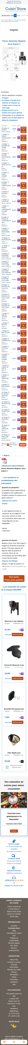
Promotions (14, 979)
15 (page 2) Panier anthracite (6, 427)
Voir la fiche (8, 634)
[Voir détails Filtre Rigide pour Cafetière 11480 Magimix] (14, 739)
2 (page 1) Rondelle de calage (6, 145)
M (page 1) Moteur (5, 129)
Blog (14, 930)
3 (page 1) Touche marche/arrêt (6, 155)
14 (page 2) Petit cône (6, 418)
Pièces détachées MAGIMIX (20, 20)
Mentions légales (14, 943)
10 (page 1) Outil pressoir (6, 238)
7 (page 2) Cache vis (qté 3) (5, 367)
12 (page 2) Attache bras (6, 402)
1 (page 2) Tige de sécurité (5, 315)
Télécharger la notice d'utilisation (12, 465)
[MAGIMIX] (14, 37)
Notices (14, 972)
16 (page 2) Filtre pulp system (6, 436)
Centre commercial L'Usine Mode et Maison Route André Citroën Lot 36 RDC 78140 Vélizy (14, 911)
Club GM (14, 964)
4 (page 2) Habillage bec (6, 339)
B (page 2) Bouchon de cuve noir (6, 286)
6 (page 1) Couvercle (5, 200)
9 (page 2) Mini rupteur (6, 385)
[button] (15, 15)
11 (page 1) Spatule (5, 246)
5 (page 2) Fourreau (5, 347)
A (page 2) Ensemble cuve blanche (6, 270)
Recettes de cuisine (14, 969)
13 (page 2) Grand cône (6, 410)
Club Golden (14, 967)
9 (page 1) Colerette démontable (6, 230)
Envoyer (14, 831)
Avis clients (14, 945)
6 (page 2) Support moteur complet (5, 356)
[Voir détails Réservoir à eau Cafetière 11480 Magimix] (14, 608)
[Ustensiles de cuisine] (14, 8)
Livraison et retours (14, 962)
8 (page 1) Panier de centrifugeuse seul (6, 219)
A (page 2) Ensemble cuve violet (5, 278)
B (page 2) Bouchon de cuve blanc (6, 305)
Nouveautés (14, 974)
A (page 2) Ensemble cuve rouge (5, 263)
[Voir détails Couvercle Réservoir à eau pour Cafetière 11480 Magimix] (14, 651)
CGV (14, 935)
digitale (13, 1036)
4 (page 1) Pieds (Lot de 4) (6, 164)
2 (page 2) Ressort (5, 323)
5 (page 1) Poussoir (5, 192)
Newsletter (14, 982)
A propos (14, 926)
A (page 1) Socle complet (5, 174)
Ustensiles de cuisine (14, 933)
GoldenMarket (13, 1039)
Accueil (2, 20)
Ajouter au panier (17, 634)
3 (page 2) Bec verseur (6, 331)
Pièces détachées (9, 20)
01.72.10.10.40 (14, 1013)
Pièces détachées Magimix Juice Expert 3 (10, 21)
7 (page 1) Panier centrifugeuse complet (6, 208)
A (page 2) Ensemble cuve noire (5, 255)
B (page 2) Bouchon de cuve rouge (6, 296)
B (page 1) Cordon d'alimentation (6, 183)
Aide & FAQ (14, 960)
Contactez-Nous (14, 928)
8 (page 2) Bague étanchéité (5, 376)
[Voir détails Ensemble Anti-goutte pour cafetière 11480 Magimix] (14, 695)
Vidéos (14, 977)
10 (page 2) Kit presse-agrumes (6, 394)
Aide (14, 984)
